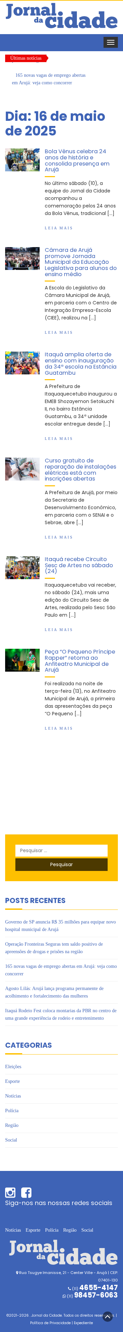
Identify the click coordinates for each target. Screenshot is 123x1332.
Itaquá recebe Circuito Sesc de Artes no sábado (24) (79, 565)
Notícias (13, 1096)
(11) (92, 1296)
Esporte (12, 1081)
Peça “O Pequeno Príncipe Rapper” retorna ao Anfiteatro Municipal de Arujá (80, 661)
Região (11, 1125)
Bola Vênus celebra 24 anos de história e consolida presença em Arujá (77, 160)
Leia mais (59, 228)
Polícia (11, 1110)
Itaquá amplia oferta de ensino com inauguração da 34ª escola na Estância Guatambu (81, 363)
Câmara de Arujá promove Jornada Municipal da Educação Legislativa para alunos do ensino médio (81, 262)
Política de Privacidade (50, 1323)
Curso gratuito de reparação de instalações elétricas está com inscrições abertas (80, 470)
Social (11, 1140)
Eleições (13, 1066)
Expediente (83, 1323)
